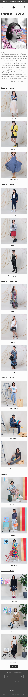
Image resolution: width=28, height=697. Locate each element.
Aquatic (13, 601)
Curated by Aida (7, 474)
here (24, 81)
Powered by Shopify (22, 694)
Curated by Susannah (9, 281)
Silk (13, 119)
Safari (13, 632)
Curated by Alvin (7, 378)
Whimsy (13, 535)
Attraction (13, 408)
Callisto (13, 312)
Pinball (13, 245)
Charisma (13, 505)
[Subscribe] (21, 676)
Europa (13, 372)
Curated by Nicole (8, 184)
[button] (2, 6)
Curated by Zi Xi (7, 571)
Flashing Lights (13, 276)
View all (14, 666)
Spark (13, 149)
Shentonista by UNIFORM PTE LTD (12, 694)
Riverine (13, 662)
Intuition (13, 469)
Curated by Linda (7, 88)
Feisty (13, 565)
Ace (13, 215)
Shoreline (13, 179)
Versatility (13, 438)
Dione (13, 342)
